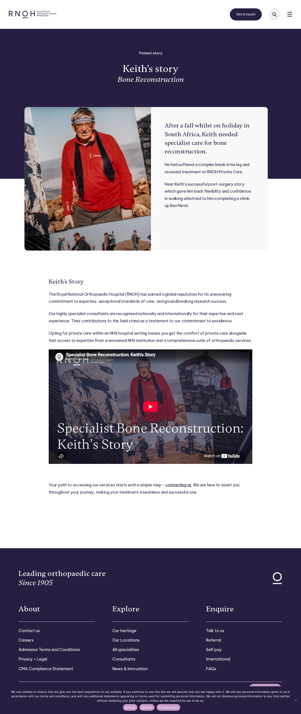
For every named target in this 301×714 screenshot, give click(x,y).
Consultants (124, 659)
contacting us (178, 484)
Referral (213, 640)
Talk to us (215, 630)
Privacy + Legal (33, 659)
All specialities (125, 649)
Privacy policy (168, 707)
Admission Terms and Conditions (49, 649)
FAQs (211, 668)
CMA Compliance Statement (46, 668)
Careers (26, 640)
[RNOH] (32, 14)
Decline (147, 707)
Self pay (214, 649)
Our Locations (125, 640)
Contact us (29, 630)
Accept (130, 707)
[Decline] (295, 700)
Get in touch (245, 14)
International (218, 659)
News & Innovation (130, 668)
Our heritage (124, 630)
